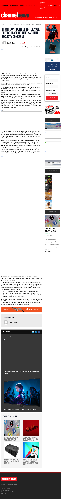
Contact (35, 5)
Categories (15, 5)
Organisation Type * (51, 90)
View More (48, 176)
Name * (47, 77)
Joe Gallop (13, 322)
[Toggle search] (59, 5)
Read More (48, 251)
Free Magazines (23, 5)
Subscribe (52, 98)
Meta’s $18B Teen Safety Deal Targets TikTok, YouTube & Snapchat (51, 230)
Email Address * (50, 83)
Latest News (8, 5)
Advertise (29, 5)
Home (3, 5)
